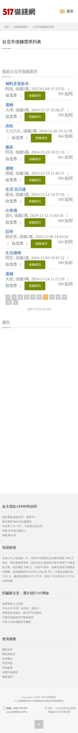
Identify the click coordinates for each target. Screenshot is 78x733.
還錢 (9, 274)
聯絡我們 (7, 676)
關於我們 (7, 649)
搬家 (9, 147)
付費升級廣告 (10, 672)
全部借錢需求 (21, 26)
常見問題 (7, 663)
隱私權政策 (8, 654)
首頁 (6, 26)
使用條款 (7, 658)
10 (8, 302)
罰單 (9, 231)
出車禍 (11, 210)
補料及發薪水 (17, 83)
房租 (9, 126)
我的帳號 (7, 667)
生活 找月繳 (15, 189)
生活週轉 (13, 253)
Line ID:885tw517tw (16, 712)
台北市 (11, 95)
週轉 (9, 105)
